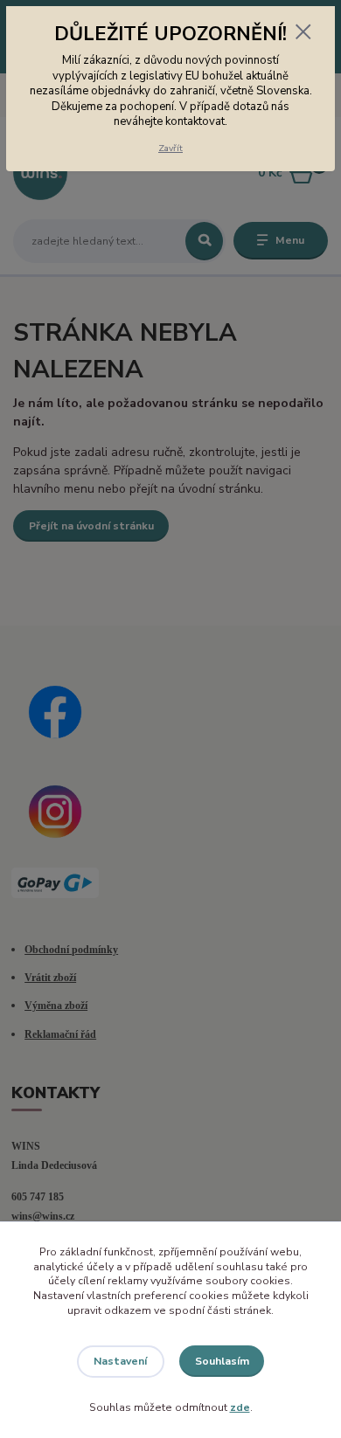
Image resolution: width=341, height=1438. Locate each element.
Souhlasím (222, 1361)
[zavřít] (303, 33)
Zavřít (170, 148)
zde (240, 1407)
